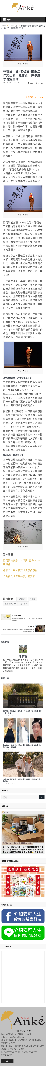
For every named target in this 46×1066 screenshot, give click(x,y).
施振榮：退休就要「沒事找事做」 (21, 570)
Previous (17, 615)
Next (30, 626)
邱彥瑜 (9, 82)
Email (40, 83)
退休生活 (23, 603)
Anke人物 (16, 82)
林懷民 (32, 599)
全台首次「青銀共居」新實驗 (19, 576)
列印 (32, 83)
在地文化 (22, 599)
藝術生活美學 (10, 603)
